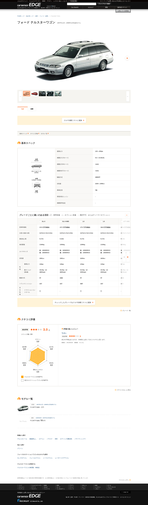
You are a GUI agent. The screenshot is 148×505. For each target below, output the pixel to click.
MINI (58, 485)
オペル (109, 485)
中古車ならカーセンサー (124, 1)
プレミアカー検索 (104, 4)
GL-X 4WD (65, 221)
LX (83, 221)
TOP (22, 109)
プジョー (71, 487)
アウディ (49, 1)
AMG (96, 485)
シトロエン (98, 487)
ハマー (84, 488)
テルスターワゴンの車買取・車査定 (28, 467)
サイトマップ (104, 1)
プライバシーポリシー (38, 492)
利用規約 (19, 492)
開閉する (126, 215)
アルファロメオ (112, 487)
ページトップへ (124, 480)
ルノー (84, 487)
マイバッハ (21, 487)
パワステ (49, 439)
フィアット (21, 488)
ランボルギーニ (61, 488)
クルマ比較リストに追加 (73, 120)
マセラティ (34, 488)
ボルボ (45, 487)
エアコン (41, 439)
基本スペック (23, 133)
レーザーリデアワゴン (62, 458)
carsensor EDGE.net (31, 4)
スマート (33, 487)
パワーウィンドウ (80, 439)
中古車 (75, 497)
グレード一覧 (126, 310)
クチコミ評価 (34, 133)
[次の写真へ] (102, 58)
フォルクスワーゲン (35, 1)
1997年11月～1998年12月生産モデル (46, 404)
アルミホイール (22, 439)
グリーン (20, 448)
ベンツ (20, 485)
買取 (106, 7)
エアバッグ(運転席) (66, 439)
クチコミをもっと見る (124, 390)
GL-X (43, 221)
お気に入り (123, 11)
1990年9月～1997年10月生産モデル (45, 418)
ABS (56, 439)
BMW (43, 1)
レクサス (56, 1)
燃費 (32, 109)
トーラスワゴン (48, 458)
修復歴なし (32, 439)
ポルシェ (84, 485)
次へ (128, 257)
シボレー (97, 488)
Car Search (74, 7)
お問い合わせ (112, 1)
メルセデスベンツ (22, 1)
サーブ (58, 487)
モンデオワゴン (22, 458)
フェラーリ (47, 488)
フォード (71, 488)
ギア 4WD (126, 221)
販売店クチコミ (122, 7)
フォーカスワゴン (35, 458)
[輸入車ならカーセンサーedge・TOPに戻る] (125, 492)
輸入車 (67, 497)
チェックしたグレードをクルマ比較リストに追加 (73, 302)
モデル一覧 (44, 133)
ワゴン (64, 333)
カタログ (90, 7)
